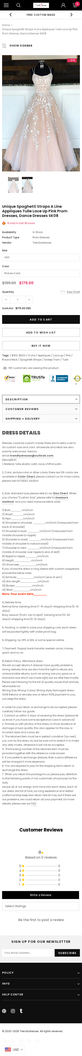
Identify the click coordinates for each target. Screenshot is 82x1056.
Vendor (6, 242)
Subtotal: (8, 308)
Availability (9, 232)
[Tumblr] (21, 1011)
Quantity (8, 292)
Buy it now (41, 346)
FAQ (33, 803)
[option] (41, 14)
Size (4, 250)
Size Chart (60, 493)
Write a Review (40, 895)
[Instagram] (13, 1011)
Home (6, 25)
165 (10, 368)
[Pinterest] (4, 1011)
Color (5, 266)
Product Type (10, 237)
